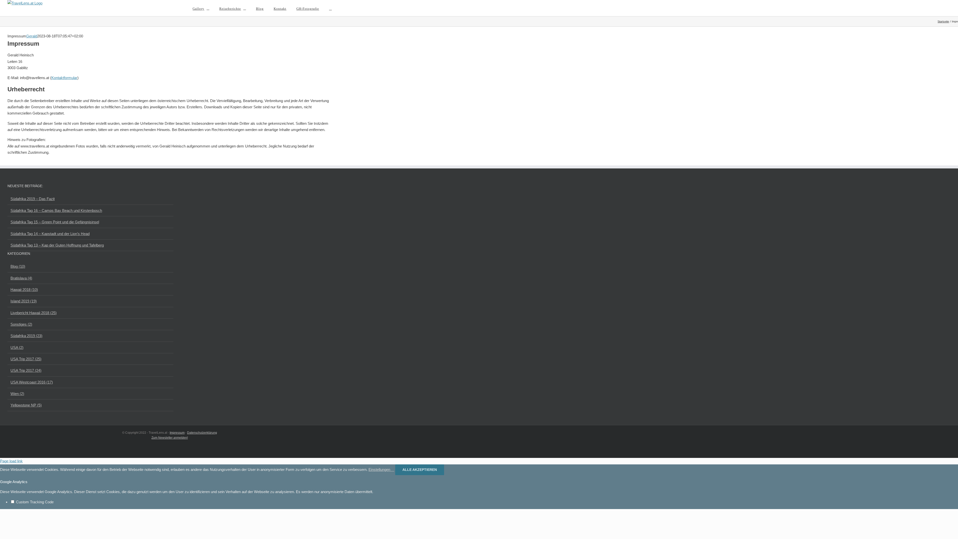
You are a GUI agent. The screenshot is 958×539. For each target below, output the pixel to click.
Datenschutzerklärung (202, 432)
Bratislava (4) (21, 278)
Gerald (31, 36)
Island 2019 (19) (23, 301)
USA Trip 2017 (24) (25, 370)
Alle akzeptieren (419, 470)
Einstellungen (379, 469)
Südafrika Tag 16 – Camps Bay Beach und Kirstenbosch (56, 210)
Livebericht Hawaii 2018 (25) (33, 313)
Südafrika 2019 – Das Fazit (32, 199)
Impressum (177, 432)
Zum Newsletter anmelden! (169, 437)
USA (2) (16, 347)
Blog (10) (17, 266)
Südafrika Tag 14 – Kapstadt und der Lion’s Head (50, 234)
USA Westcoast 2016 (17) (31, 382)
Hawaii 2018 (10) (24, 289)
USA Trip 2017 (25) (25, 359)
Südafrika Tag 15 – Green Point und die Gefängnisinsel (54, 222)
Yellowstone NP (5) (26, 405)
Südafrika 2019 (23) (26, 336)
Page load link (11, 461)
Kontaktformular (64, 78)
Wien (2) (17, 394)
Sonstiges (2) (21, 324)
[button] (330, 8)
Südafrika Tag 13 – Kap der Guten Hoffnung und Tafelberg (57, 245)
